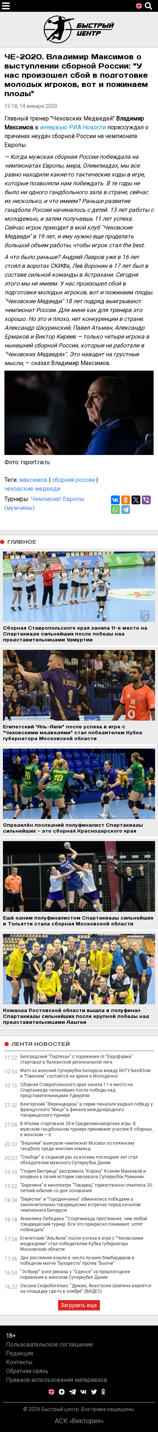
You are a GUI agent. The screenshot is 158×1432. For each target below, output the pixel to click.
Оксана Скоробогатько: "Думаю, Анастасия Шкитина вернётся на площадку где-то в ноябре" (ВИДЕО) (85, 1288)
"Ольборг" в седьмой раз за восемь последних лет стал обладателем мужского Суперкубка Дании (79, 1160)
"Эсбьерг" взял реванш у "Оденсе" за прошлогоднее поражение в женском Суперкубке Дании (75, 1274)
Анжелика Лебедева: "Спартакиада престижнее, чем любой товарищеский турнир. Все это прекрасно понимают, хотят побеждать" (83, 1224)
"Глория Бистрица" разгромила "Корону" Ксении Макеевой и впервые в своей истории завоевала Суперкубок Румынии (83, 1174)
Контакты (19, 1362)
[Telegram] (125, 509)
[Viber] (146, 500)
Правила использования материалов (56, 1379)
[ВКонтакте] (115, 500)
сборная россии (73, 479)
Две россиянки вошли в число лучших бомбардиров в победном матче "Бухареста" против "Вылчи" (77, 1260)
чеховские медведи (32, 488)
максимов (33, 479)
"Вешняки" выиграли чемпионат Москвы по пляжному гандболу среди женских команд (77, 1146)
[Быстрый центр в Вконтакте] (83, 1392)
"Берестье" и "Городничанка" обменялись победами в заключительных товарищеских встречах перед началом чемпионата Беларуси (80, 1205)
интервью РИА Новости (73, 127)
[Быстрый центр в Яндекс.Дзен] (62, 1392)
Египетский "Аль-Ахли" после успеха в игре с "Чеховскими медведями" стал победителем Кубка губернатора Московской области (81, 1244)
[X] (136, 500)
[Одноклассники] (125, 500)
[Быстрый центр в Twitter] (94, 1392)
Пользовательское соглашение (49, 1344)
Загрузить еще (79, 1305)
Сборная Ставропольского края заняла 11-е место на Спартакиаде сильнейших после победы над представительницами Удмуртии (76, 1090)
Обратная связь (27, 1371)
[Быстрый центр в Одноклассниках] (103, 1392)
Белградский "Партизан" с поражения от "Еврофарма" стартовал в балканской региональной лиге (76, 1059)
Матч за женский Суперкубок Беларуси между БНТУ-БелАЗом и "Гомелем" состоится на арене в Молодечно (85, 1073)
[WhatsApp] (115, 509)
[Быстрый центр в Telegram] (72, 1392)
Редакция (19, 1353)
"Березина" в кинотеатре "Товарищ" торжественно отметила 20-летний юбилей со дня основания (86, 1188)
